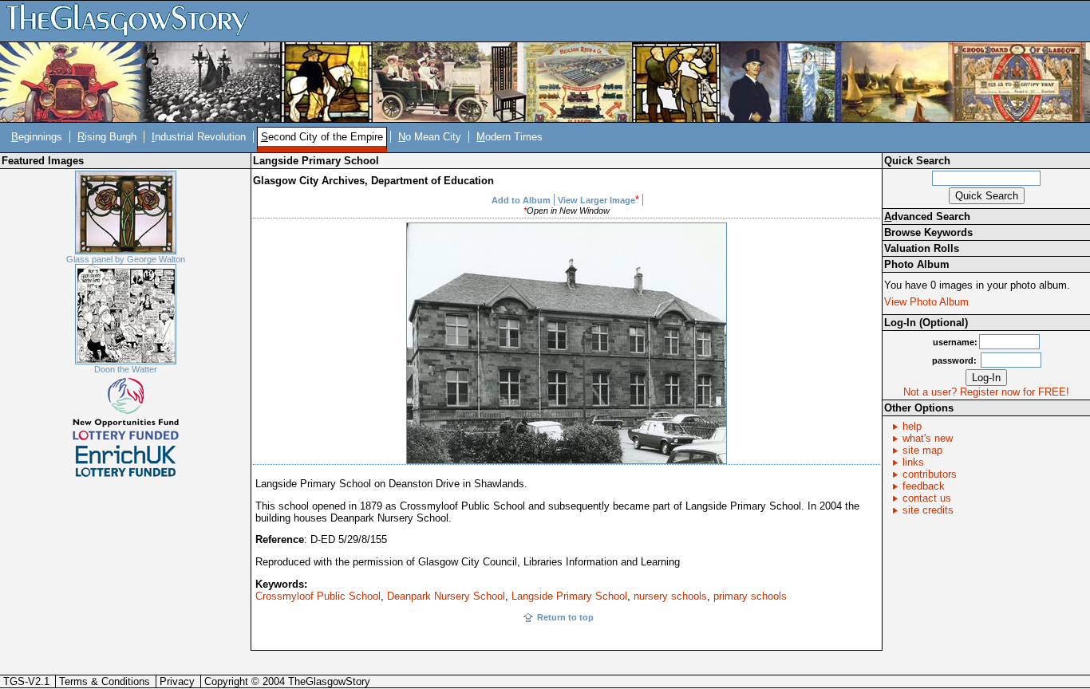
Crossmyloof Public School (318, 596)
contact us (926, 498)
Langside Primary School (569, 596)
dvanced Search (927, 216)
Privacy (177, 681)
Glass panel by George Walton (125, 259)
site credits (928, 510)
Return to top (565, 617)
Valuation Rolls (921, 248)
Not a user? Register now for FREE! (986, 392)
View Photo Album (926, 302)
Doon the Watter (125, 369)
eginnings (36, 137)
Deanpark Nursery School (446, 596)
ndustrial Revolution (199, 137)
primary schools (750, 596)
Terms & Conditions (104, 681)
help (912, 426)
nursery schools (670, 596)
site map (922, 450)
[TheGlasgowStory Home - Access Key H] (133, 20)
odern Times (509, 137)
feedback (923, 486)
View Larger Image (596, 200)
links (913, 462)
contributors (929, 474)
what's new (927, 438)
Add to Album (521, 200)
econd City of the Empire (322, 137)
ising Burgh (106, 137)
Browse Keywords (928, 232)
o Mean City (429, 137)
